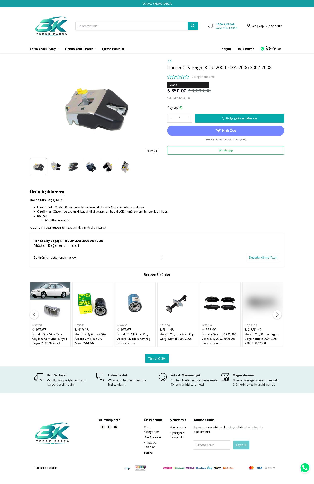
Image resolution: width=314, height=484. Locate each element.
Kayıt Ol (241, 445)
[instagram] (109, 427)
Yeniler (148, 452)
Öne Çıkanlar (152, 437)
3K (169, 60)
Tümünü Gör (157, 358)
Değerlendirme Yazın (263, 257)
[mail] (115, 427)
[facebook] (102, 427)
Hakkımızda (178, 427)
